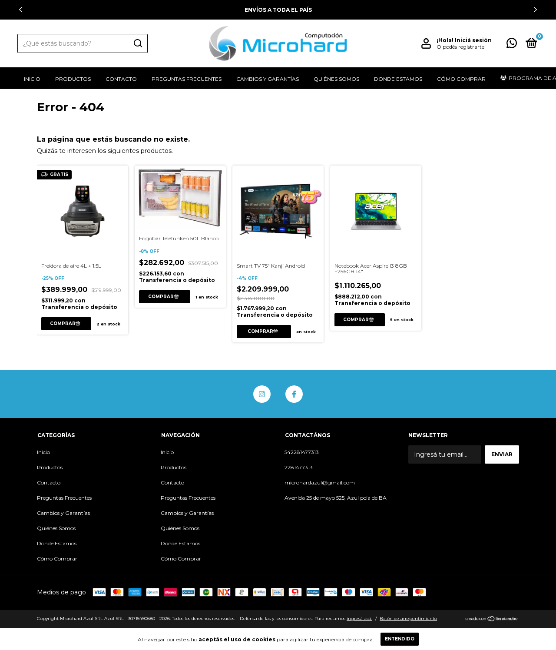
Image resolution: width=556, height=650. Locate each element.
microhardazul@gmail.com (320, 482)
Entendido (399, 639)
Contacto (121, 79)
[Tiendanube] (492, 619)
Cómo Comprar (461, 79)
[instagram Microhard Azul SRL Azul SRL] (262, 394)
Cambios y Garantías (267, 79)
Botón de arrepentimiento (408, 618)
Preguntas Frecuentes (187, 79)
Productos (73, 79)
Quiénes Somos (336, 79)
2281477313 (299, 467)
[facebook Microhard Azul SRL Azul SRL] (294, 394)
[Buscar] (137, 43)
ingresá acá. (359, 618)
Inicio (32, 79)
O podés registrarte (460, 46)
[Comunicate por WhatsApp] (511, 45)
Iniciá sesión (473, 40)
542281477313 (302, 452)
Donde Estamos (398, 79)
